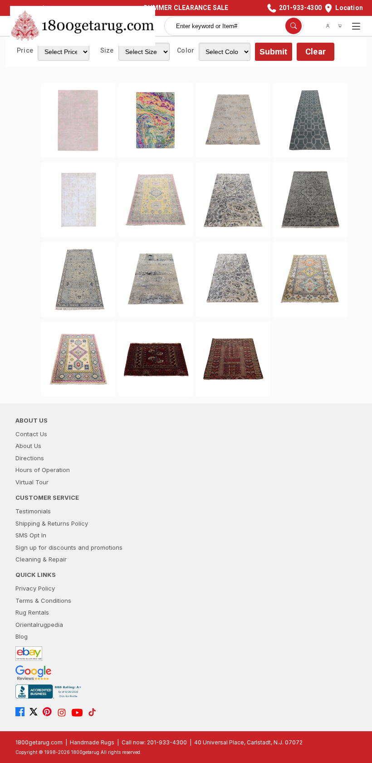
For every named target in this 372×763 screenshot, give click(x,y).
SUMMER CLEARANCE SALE (185, 7)
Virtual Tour (32, 482)
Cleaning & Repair (41, 559)
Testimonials (33, 511)
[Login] (328, 26)
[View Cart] (340, 26)
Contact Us (31, 434)
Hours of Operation (42, 469)
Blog (21, 636)
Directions (29, 458)
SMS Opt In (30, 535)
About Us (28, 445)
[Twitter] (36, 712)
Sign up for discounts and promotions (68, 547)
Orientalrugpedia (39, 624)
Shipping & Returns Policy (51, 523)
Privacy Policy (35, 588)
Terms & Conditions (43, 600)
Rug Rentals (32, 612)
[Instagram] (64, 712)
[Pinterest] (49, 712)
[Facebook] (22, 712)
